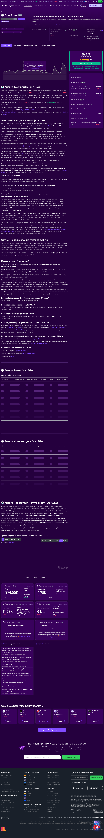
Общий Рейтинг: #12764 (7, 18)
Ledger (65, 112)
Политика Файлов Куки (83, 829)
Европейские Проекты (53, 798)
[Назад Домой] (2, 11)
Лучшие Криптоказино (7, 804)
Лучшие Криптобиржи (7, 798)
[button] (81, 2)
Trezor (4, 114)
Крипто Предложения (7, 789)
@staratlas (11, 542)
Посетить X (29, 586)
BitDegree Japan (51, 807)
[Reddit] (92, 796)
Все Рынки (17, 45)
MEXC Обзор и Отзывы (53, 777)
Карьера (49, 809)
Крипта (6, 11)
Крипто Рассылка (5, 780)
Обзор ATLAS (7, 45)
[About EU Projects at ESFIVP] (77, 810)
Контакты (49, 811)
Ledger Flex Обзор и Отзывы (31, 807)
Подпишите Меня (71, 757)
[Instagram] (89, 796)
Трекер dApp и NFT (6, 811)
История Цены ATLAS (31, 45)
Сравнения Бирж (5, 800)
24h (74, 29)
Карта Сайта (51, 829)
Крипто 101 (4, 777)
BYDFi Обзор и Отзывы (53, 782)
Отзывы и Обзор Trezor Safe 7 (32, 809)
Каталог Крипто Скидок (39, 343)
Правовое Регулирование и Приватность (65, 829)
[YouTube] (77, 796)
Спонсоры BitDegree (52, 804)
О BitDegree (50, 791)
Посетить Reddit (62, 586)
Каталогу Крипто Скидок (18, 330)
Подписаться (96, 777)
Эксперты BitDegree (52, 793)
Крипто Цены (4, 809)
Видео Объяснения (28, 353)
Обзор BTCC (50, 780)
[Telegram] (75, 796)
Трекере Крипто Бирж (8, 112)
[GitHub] (95, 796)
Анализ (9, 721)
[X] (72, 796)
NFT (23, 153)
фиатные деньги (28, 146)
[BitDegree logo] (6, 818)
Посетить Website (62, 604)
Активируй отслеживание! (59, 24)
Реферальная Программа (53, 800)
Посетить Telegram (27, 604)
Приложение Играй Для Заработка (10, 791)
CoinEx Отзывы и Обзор (53, 784)
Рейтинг (12, 11)
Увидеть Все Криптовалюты (52, 730)
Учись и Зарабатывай (6, 775)
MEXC (27, 110)
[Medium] (86, 796)
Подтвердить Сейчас (24, 636)
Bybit (22, 110)
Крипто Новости (21, 351)
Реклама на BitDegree (53, 802)
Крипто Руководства (6, 782)
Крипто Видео (5, 786)
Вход (100, 1)
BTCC (32, 110)
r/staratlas (5, 644)
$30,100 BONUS (85, 63)
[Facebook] (80, 796)
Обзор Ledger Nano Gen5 (30, 811)
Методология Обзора (53, 795)
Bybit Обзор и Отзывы (53, 775)
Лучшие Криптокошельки (7, 802)
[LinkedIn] (83, 796)
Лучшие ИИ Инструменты (8, 807)
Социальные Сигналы (48, 45)
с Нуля (13, 356)
